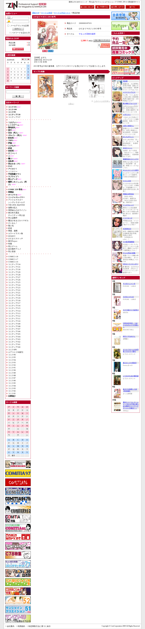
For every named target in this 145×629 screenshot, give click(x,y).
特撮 (10, 244)
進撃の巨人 (12, 208)
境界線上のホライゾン (17, 210)
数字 (13, 455)
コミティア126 (14, 280)
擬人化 (11, 226)
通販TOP (35, 13)
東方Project (12, 241)
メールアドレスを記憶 (19, 26)
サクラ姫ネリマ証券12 (131, 310)
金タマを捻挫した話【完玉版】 (130, 390)
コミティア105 (14, 334)
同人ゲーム (12, 246)
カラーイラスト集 (15, 233)
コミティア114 (14, 311)
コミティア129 (14, 272)
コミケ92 (12, 365)
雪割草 (125, 81)
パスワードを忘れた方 (20, 33)
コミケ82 (12, 391)
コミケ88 (12, 375)
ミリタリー (12, 171)
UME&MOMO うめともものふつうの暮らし (130, 325)
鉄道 (10, 228)
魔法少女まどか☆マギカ (18, 220)
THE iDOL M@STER (16, 205)
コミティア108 (14, 326)
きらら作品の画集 (129, 253)
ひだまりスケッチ (15, 238)
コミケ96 (12, 355)
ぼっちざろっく (128, 137)
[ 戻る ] (71, 104)
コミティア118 (14, 300)
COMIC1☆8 (13, 256)
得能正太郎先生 (128, 194)
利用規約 (21, 626)
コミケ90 (12, 370)
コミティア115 (14, 308)
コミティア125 (14, 282)
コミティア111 (14, 318)
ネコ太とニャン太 (129, 283)
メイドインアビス (129, 92)
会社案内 (10, 626)
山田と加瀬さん (128, 126)
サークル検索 (46, 13)
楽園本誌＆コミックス (130, 159)
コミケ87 (12, 378)
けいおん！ (12, 223)
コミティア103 (14, 339)
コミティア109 (14, 324)
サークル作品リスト (62, 13)
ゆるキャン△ (127, 148)
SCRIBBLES (127, 229)
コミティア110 (14, 321)
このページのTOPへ (102, 101)
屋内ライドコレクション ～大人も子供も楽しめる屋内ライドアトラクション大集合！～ (131, 405)
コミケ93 (12, 362)
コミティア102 (14, 342)
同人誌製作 (12, 218)
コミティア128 (14, 275)
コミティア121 (14, 293)
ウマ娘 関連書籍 (128, 242)
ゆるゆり (12, 236)
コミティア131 (14, 267)
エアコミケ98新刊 (15, 352)
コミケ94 (12, 360)
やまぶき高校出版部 (87, 34)
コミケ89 (12, 373)
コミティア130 (14, 269)
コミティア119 (14, 298)
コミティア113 (14, 313)
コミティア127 (14, 277)
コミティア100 (14, 347)
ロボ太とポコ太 (128, 297)
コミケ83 (12, 388)
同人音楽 (12, 251)
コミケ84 (12, 386)
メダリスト (127, 114)
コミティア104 (14, 337)
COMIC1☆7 (13, 259)
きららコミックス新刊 (130, 170)
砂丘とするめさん (129, 336)
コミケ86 (12, 380)
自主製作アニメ (14, 249)
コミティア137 (14, 117)
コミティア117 (14, 303)
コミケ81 (12, 393)
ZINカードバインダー (130, 264)
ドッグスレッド (128, 205)
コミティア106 (14, 331)
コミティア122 (14, 290)
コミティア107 (14, 329)
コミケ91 (12, 368)
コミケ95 (12, 357)
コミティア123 (14, 288)
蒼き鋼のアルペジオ (130, 103)
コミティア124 (14, 285)
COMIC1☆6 (13, 262)
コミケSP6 (12, 350)
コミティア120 (14, 295)
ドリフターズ (127, 218)
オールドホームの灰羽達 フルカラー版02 (130, 350)
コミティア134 (14, 264)
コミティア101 (14, 344)
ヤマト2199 (127, 181)
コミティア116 (14, 306)
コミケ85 (12, 383)
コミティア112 (14, 316)
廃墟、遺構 (12, 231)
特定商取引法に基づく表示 (39, 626)
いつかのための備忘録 (130, 376)
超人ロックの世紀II (130, 363)
